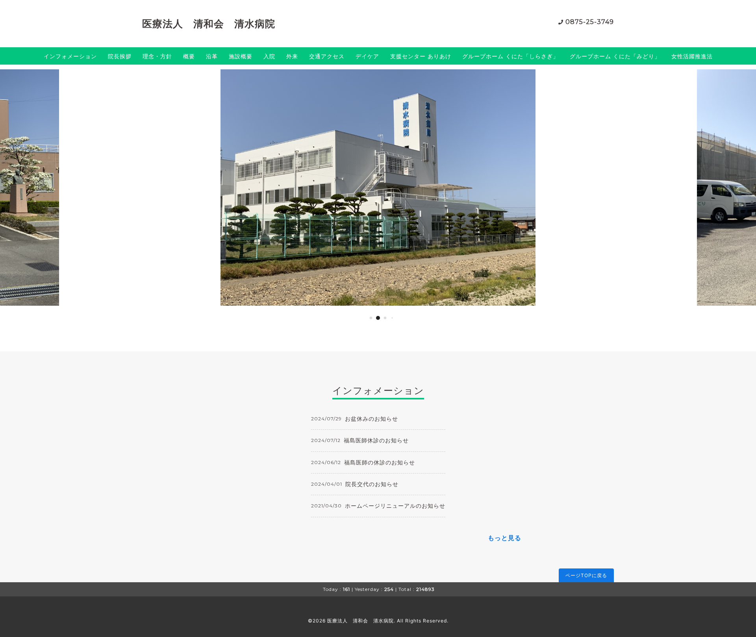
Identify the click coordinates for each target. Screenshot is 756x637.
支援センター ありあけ (420, 56)
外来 (292, 56)
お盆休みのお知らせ (371, 418)
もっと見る (504, 538)
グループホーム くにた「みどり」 (615, 56)
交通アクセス (327, 56)
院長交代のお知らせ (371, 484)
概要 (189, 56)
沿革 (212, 56)
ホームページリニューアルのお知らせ (395, 505)
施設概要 (240, 56)
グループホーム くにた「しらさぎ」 (510, 56)
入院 (269, 56)
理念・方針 (157, 56)
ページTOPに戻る (586, 575)
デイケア (367, 56)
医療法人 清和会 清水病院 (208, 24)
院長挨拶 (120, 56)
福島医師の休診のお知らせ (379, 462)
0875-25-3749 (589, 22)
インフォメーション (70, 56)
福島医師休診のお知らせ (376, 440)
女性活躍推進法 (692, 56)
